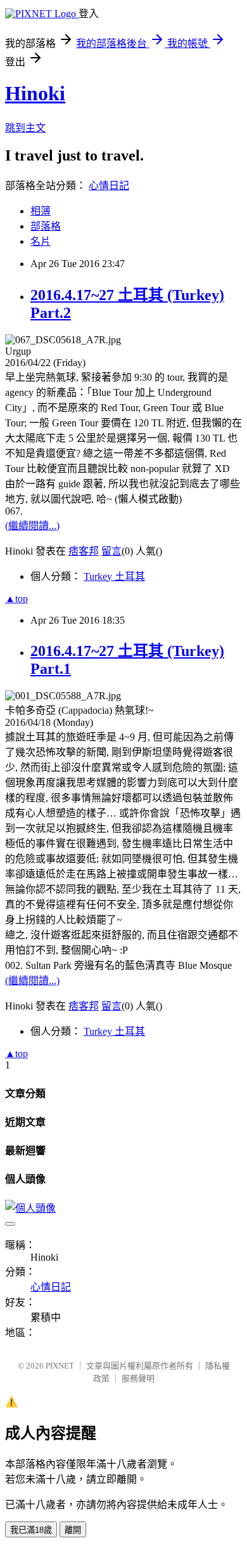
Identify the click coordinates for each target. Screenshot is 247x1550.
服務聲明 (138, 1378)
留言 (111, 551)
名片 (40, 241)
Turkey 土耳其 (114, 576)
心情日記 (109, 185)
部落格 (45, 226)
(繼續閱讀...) (32, 525)
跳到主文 (25, 127)
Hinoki (35, 93)
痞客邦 (83, 551)
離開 (73, 1530)
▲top (16, 598)
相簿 (40, 211)
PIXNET (60, 1365)
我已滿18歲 (31, 1530)
